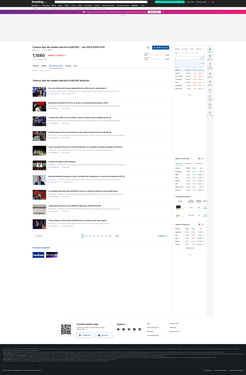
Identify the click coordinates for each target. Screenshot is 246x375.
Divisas (35, 8)
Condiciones (207, 370)
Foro (75, 66)
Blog (148, 323)
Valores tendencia (182, 224)
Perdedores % (199, 163)
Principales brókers (182, 197)
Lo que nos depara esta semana (61, 162)
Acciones (198, 49)
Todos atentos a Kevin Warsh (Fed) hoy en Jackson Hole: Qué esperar (77, 220)
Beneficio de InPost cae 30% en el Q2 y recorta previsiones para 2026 (78, 103)
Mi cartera (150, 331)
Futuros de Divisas (101, 8)
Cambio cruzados (67, 8)
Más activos (178, 163)
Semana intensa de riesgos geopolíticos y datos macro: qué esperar (77, 88)
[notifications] (209, 2)
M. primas (185, 49)
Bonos (192, 49)
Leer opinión (205, 207)
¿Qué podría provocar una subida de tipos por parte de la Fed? (74, 206)
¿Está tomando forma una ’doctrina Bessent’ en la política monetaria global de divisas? (85, 147)
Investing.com (55, 93)
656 (117, 236)
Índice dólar (91, 8)
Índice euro (178, 88)
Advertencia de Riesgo (236, 370)
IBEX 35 (177, 70)
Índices (177, 49)
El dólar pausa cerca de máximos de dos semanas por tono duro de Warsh (79, 132)
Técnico (68, 66)
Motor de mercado (182, 158)
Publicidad (172, 327)
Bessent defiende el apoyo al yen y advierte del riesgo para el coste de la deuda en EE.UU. (86, 176)
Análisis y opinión (44, 70)
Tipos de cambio (45, 8)
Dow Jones (178, 79)
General (36, 66)
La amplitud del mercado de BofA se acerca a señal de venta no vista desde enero (83, 191)
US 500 (177, 73)
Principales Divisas (56, 8)
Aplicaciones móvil (153, 327)
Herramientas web (153, 335)
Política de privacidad (220, 370)
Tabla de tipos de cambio (79, 8)
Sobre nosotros (174, 323)
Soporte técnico (174, 331)
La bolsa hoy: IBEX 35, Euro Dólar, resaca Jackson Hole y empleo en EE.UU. (79, 118)
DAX (176, 82)
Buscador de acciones (123, 5)
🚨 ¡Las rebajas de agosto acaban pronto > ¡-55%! (169, 2)
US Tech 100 (178, 76)
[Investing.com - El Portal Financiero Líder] (39, 2)
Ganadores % (188, 163)
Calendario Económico (108, 5)
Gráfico (44, 66)
